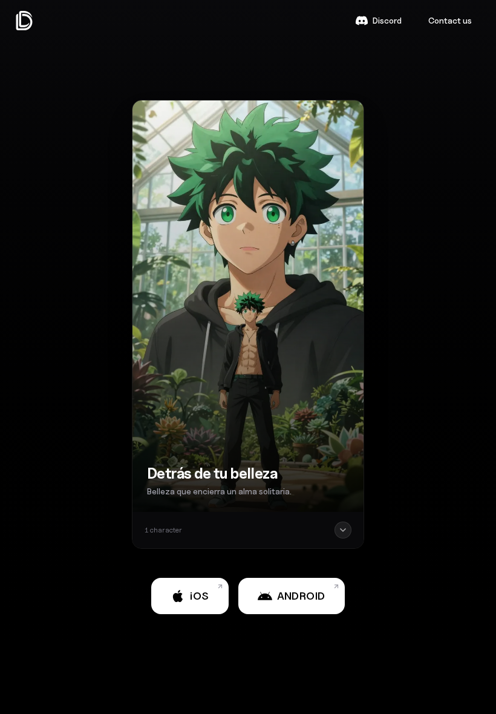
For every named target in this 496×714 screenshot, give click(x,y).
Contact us (450, 20)
